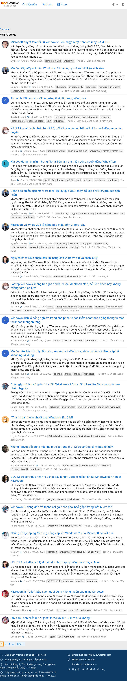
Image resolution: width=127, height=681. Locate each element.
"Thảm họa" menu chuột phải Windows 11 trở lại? (42, 417)
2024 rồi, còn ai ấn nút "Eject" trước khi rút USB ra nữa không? (51, 618)
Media (48, 4)
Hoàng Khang (17, 407)
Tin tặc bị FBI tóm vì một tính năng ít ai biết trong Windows (48, 98)
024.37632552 (87, 659)
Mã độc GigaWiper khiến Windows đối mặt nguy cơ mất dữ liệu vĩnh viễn (57, 68)
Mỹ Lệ (15, 60)
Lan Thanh (17, 636)
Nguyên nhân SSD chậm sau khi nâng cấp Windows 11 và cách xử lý (54, 257)
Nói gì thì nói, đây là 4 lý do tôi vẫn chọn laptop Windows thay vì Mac (55, 562)
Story (64, 4)
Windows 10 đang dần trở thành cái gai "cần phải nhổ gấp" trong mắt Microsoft (61, 507)
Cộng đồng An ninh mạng (93, 90)
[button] (123, 4)
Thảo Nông (16, 499)
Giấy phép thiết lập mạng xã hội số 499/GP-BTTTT (31, 672)
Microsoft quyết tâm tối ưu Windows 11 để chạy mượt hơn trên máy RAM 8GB (60, 42)
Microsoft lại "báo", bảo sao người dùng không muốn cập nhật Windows (57, 591)
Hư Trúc (16, 151)
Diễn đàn (31, 4)
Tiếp (19, 644)
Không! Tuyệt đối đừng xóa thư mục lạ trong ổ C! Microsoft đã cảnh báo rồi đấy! (62, 446)
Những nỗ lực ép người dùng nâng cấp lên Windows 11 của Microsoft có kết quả (62, 533)
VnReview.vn (90, 664)
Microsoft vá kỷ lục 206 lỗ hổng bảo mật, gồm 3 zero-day (48, 224)
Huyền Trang (17, 436)
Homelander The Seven (24, 465)
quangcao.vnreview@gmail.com (94, 654)
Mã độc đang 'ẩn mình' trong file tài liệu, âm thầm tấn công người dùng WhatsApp (63, 161)
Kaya (14, 180)
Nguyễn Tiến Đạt (20, 87)
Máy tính (101, 60)
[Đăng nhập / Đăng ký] (115, 4)
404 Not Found (19, 117)
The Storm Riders (21, 610)
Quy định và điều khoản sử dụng (88, 669)
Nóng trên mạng (39, 154)
